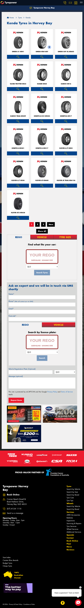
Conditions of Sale (29, 604)
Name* (11, 294)
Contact (70, 538)
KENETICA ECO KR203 (42, 116)
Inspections (71, 521)
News (69, 547)
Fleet (69, 544)
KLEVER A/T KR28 (17, 180)
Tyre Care (70, 498)
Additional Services (74, 532)
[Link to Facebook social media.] (63, 603)
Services (70, 512)
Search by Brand (73, 495)
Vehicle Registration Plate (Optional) (22, 369)
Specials (70, 535)
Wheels (70, 503)
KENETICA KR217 (42, 148)
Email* (11, 309)
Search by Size (72, 492)
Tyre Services (71, 526)
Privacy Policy (52, 392)
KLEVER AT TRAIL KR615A (66, 180)
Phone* (21, 301)
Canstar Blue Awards (10, 560)
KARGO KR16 (66, 84)
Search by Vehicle (73, 489)
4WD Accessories (73, 515)
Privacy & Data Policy (15, 604)
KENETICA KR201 (18, 148)
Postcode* (12, 316)
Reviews (70, 549)
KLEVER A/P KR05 (66, 148)
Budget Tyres (7, 563)
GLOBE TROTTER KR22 (18, 84)
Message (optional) (16, 376)
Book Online (72, 541)
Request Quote (16, 400)
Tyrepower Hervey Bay (44, 8)
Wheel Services (72, 529)
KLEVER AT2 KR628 (18, 213)
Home (11, 17)
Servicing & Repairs (74, 523)
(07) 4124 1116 (14, 508)
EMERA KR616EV (42, 52)
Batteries (70, 518)
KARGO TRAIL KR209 (18, 116)
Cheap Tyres (7, 566)
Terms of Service (67, 392)
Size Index (6, 557)
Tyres (69, 486)
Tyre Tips (70, 500)
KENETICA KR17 (66, 116)
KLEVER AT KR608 (41, 180)
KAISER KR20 (42, 84)
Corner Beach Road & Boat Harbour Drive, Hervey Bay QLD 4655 (17, 502)
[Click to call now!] (65, 2)
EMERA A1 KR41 (18, 52)
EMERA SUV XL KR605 (66, 52)
